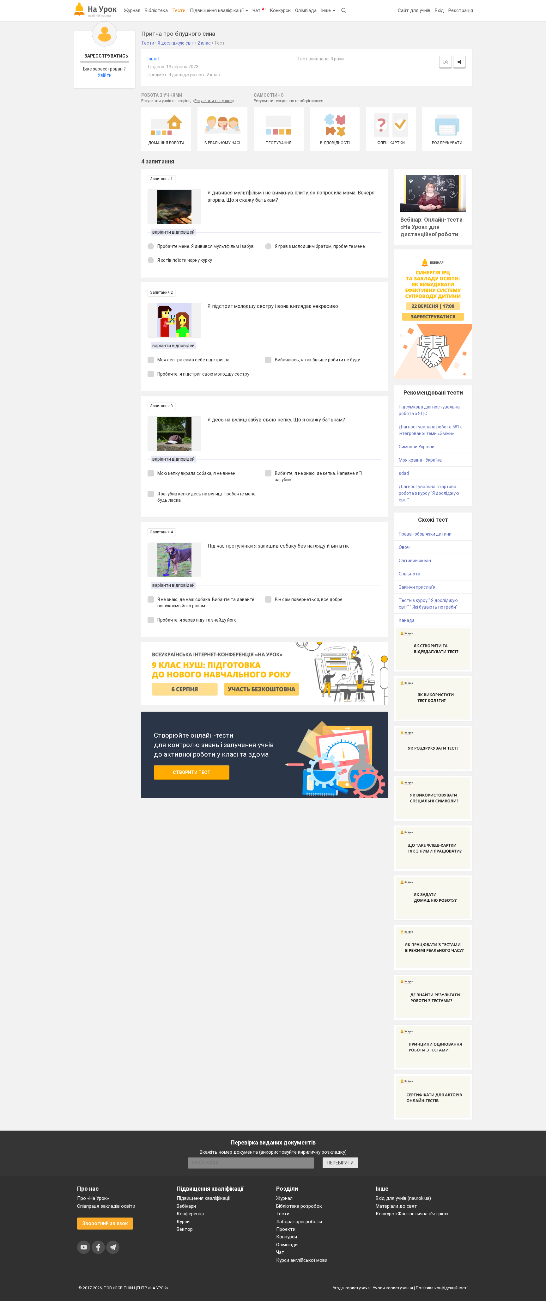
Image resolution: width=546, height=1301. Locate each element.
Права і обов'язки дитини (425, 534)
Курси (183, 1221)
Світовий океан (415, 560)
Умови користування (393, 1288)
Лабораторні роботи (299, 1221)
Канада (407, 620)
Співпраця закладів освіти (106, 1206)
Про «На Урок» (93, 1198)
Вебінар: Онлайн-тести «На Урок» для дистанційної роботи (431, 226)
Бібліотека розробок (299, 1206)
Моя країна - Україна (420, 460)
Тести (178, 10)
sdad (404, 473)
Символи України (416, 446)
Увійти (105, 75)
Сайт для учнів (414, 10)
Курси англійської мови (301, 1260)
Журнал (132, 10)
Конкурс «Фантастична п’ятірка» (412, 1214)
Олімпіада (306, 10)
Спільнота (409, 573)
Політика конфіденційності (442, 1288)
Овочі (404, 547)
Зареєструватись (106, 55)
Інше (326, 10)
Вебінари (186, 1206)
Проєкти (285, 1229)
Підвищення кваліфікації (217, 10)
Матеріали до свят (396, 1206)
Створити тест (191, 772)
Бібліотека (156, 10)
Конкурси (280, 10)
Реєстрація (460, 10)
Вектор (185, 1229)
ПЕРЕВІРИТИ (340, 1162)
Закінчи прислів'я (417, 587)
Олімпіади (287, 1245)
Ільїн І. (154, 58)
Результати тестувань (213, 101)
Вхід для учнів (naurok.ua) (403, 1198)
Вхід (439, 10)
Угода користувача (351, 1288)
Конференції (190, 1214)
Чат (258, 10)
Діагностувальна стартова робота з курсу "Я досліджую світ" (429, 493)
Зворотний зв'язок (105, 1223)
